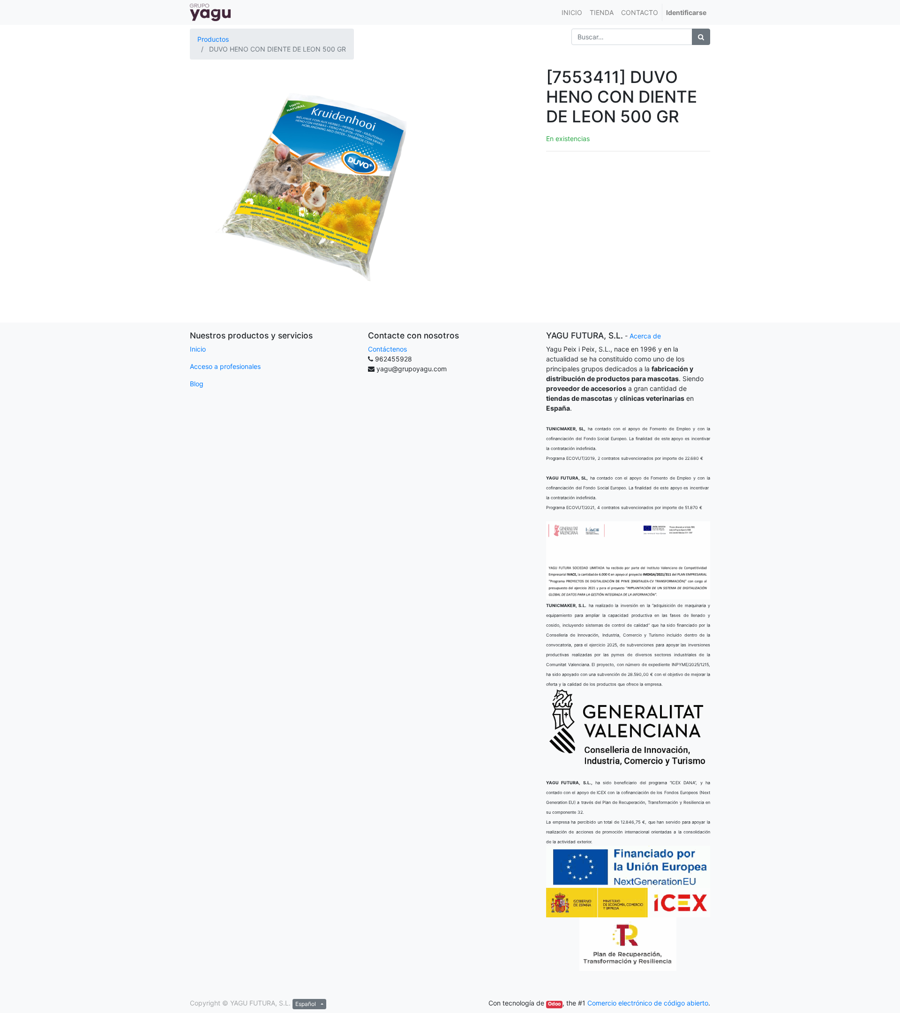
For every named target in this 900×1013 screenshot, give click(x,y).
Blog (196, 384)
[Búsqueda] (701, 37)
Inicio (198, 349)
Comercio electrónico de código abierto (647, 1003)
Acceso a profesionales (225, 366)
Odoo (554, 1004)
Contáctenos (387, 349)
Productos (213, 39)
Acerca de (645, 336)
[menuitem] (572, 12)
